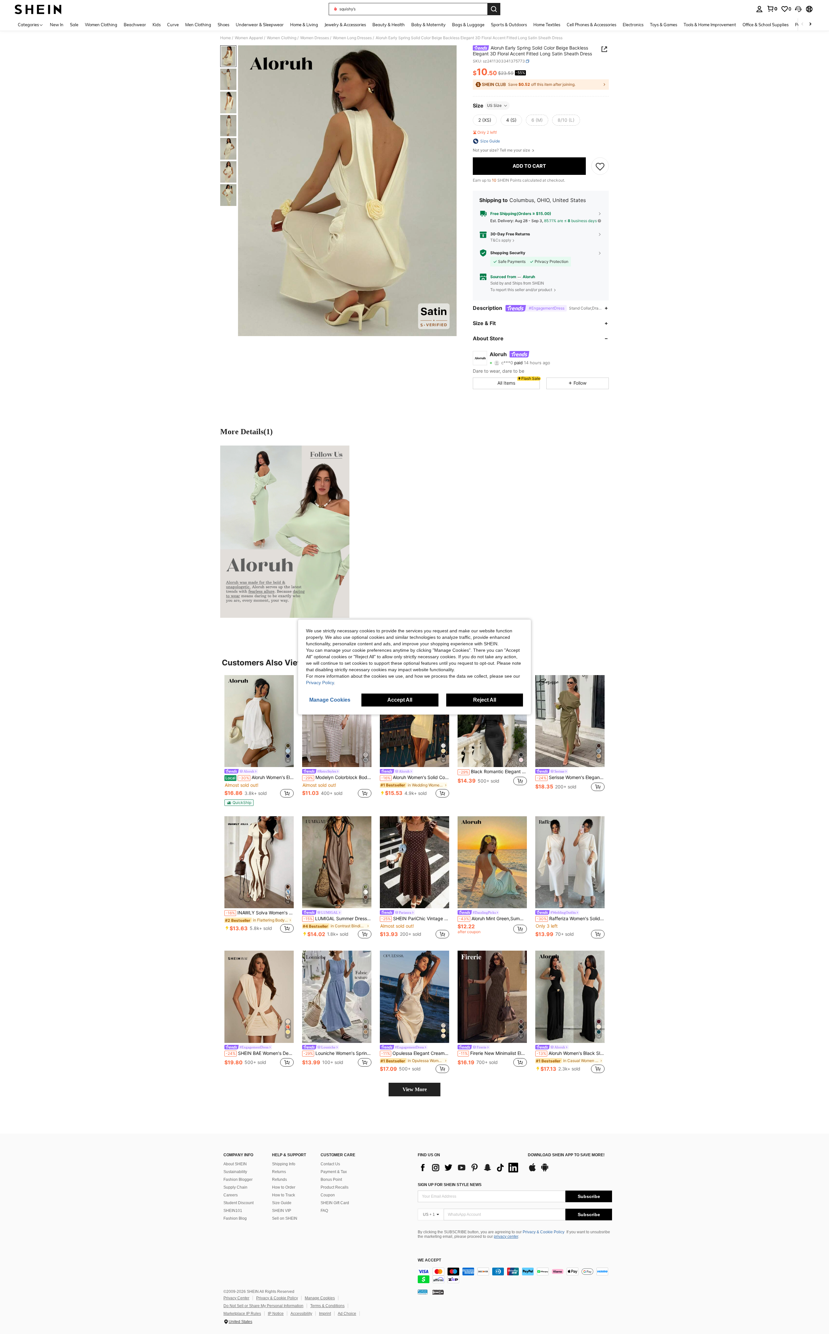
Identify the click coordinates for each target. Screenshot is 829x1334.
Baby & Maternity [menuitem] (428, 24)
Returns (279, 1172)
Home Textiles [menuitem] (546, 24)
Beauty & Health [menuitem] (388, 24)
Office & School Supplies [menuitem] (766, 24)
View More (415, 1089)
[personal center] (759, 9)
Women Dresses (314, 38)
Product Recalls (334, 1187)
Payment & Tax (334, 1172)
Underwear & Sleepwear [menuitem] (260, 24)
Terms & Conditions (327, 1306)
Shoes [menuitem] (223, 24)
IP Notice (276, 1313)
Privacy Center (236, 1298)
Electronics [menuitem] (633, 24)
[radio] (485, 120)
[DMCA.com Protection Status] (438, 1292)
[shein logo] (38, 9)
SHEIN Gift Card (335, 1203)
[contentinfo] (515, 1275)
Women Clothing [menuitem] (101, 24)
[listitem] (259, 740)
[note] (239, 802)
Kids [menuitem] (157, 24)
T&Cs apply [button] (500, 240)
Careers (230, 1195)
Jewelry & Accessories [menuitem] (345, 24)
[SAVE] (600, 166)
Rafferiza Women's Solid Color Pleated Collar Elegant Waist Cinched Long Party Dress (571, 918)
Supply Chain (235, 1187)
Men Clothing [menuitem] (198, 24)
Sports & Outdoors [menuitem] (509, 24)
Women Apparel (249, 38)
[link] (772, 9)
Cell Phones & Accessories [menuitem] (591, 24)
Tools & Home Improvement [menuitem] (710, 24)
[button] (798, 9)
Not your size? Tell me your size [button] (502, 150)
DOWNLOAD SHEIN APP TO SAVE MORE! (566, 1155)
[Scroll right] (810, 24)
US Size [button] (494, 105)
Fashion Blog (235, 1218)
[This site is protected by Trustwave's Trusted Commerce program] (422, 1292)
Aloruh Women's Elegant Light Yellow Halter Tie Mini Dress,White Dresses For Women (259, 777)
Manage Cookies (320, 1298)
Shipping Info (283, 1164)
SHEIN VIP (281, 1210)
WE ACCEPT (429, 1260)
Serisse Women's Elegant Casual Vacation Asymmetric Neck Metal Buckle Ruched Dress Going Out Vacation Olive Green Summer (571, 777)
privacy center (506, 1236)
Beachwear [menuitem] (135, 24)
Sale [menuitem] (74, 24)
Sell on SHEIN (284, 1218)
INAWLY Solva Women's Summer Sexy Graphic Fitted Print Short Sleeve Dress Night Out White (260, 912)
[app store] (532, 1170)
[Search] (493, 9)
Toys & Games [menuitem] (663, 24)
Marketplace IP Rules (242, 1313)
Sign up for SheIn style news (450, 1184)
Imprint (325, 1313)
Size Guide (281, 1203)
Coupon (328, 1195)
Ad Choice (347, 1313)
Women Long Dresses (352, 38)
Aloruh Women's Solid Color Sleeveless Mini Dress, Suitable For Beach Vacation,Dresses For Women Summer (415, 777)
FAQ (324, 1210)
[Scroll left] (802, 24)
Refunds (279, 1179)
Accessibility (301, 1313)
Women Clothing (281, 38)
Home (225, 38)
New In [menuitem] (56, 24)
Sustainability (235, 1172)
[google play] (544, 1170)
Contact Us (330, 1164)
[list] (469, 1167)
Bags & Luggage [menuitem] (468, 24)
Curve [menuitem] (173, 24)
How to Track (283, 1195)
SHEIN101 (232, 1210)
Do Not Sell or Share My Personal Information (263, 1306)
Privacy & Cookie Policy (543, 1232)
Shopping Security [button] (507, 253)
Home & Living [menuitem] (304, 24)
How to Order (283, 1187)
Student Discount (238, 1203)
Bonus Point (331, 1179)
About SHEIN (235, 1164)
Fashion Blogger (238, 1179)
